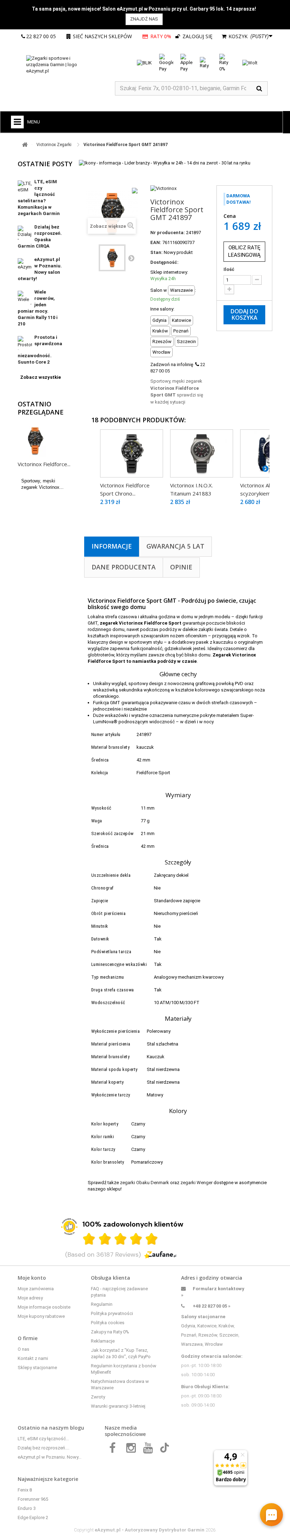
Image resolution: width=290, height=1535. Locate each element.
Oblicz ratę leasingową (244, 251)
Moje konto (32, 1277)
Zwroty (98, 1397)
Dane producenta (124, 567)
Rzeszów (207, 1335)
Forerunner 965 (33, 1499)
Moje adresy (30, 1298)
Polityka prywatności (112, 1313)
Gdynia (188, 1325)
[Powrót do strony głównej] (24, 144)
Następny (131, 257)
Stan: (156, 252)
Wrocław (214, 1344)
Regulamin (101, 1304)
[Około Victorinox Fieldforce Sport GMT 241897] (35, 440)
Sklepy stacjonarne (37, 1367)
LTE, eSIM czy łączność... (43, 1438)
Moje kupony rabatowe (41, 1316)
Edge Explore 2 (33, 1517)
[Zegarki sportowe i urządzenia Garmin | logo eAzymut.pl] (60, 64)
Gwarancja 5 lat (175, 546)
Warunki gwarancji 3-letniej (118, 1406)
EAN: (155, 242)
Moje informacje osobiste (44, 1307)
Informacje (112, 546)
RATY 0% (160, 36)
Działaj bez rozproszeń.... (43, 1447)
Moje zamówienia (36, 1288)
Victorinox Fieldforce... (44, 464)
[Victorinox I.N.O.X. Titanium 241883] (201, 453)
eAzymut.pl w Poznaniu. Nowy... (49, 1457)
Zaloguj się (197, 36)
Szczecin (228, 1335)
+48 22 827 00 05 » (212, 1306)
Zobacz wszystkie (40, 377)
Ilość (229, 269)
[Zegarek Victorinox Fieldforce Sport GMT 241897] (112, 258)
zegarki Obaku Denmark (144, 1182)
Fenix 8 (25, 1490)
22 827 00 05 (41, 36)
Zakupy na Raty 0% (110, 1331)
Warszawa (192, 1344)
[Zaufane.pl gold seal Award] (69, 1226)
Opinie (181, 567)
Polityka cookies (107, 1322)
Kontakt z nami (33, 1358)
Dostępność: (164, 262)
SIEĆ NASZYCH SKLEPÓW (102, 36)
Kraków (226, 1325)
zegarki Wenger (196, 1182)
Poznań (188, 1335)
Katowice (206, 1325)
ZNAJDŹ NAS (144, 19)
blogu (77, 1427)
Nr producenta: (167, 232)
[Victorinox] (163, 188)
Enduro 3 (27, 1508)
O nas (23, 1349)
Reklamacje (103, 1341)
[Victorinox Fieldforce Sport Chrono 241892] (131, 453)
